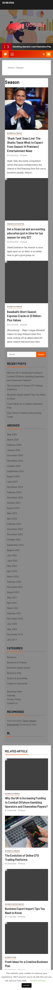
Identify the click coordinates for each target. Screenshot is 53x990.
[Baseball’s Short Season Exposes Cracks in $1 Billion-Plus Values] (26, 282)
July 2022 (12, 555)
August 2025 (13, 476)
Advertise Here (14, 691)
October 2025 (14, 466)
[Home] (5, 54)
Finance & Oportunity (17, 683)
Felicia (22, 811)
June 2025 (12, 481)
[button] (12, 54)
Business (11, 657)
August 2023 (13, 508)
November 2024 (15, 487)
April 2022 (12, 571)
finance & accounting (15, 224)
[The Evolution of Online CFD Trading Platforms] (26, 832)
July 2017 (12, 639)
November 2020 (15, 618)
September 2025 (15, 471)
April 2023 (12, 518)
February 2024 (14, 492)
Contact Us (12, 703)
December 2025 (15, 455)
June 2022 (12, 560)
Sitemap (11, 695)
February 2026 (14, 445)
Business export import (18, 667)
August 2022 (13, 550)
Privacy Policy (14, 699)
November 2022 (15, 534)
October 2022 (14, 539)
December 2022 (15, 529)
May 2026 (12, 434)
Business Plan (14, 673)
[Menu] (12, 54)
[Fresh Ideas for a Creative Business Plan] (26, 938)
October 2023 (14, 503)
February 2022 (14, 581)
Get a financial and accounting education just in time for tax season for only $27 (26, 233)
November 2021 (15, 587)
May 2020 (12, 629)
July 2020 (12, 624)
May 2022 (12, 566)
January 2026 (13, 450)
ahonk (24, 156)
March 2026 (13, 439)
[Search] (44, 54)
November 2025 (15, 460)
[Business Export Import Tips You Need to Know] (26, 885)
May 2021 (12, 597)
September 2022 (15, 545)
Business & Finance (14, 133)
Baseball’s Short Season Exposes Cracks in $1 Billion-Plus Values (24, 316)
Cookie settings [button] (37, 980)
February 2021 (14, 613)
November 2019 (15, 634)
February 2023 (14, 524)
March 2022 (13, 576)
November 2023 (15, 497)
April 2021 (12, 603)
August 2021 (13, 592)
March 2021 (13, 608)
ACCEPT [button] (26, 985)
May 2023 (12, 513)
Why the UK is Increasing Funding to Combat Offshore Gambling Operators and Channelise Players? (25, 376)
